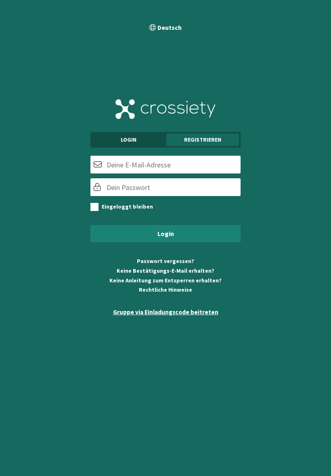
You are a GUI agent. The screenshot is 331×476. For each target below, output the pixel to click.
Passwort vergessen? (165, 261)
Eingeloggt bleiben (127, 206)
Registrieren (202, 139)
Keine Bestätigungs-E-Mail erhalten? (165, 270)
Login (128, 139)
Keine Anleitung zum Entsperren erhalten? (165, 280)
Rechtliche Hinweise (165, 289)
